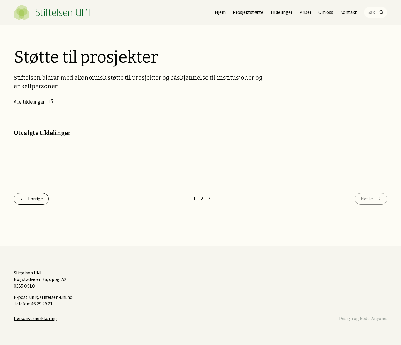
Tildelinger (281, 12)
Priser (305, 12)
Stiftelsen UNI (52, 12)
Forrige (35, 199)
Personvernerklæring (35, 318)
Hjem (220, 12)
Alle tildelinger (29, 102)
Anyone (378, 318)
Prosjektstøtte (248, 12)
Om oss (325, 12)
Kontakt (348, 12)
